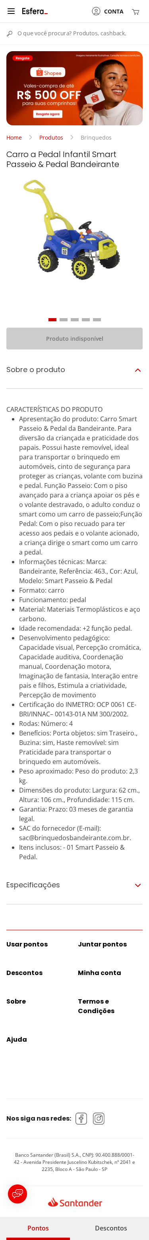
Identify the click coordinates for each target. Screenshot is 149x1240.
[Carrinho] (137, 11)
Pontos (38, 1228)
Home (14, 137)
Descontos (111, 1228)
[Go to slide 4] (86, 319)
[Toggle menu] (11, 11)
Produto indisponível (74, 338)
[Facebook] (81, 1118)
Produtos (51, 137)
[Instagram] (99, 1118)
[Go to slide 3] (75, 319)
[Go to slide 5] (97, 319)
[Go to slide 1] (52, 319)
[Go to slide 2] (64, 319)
